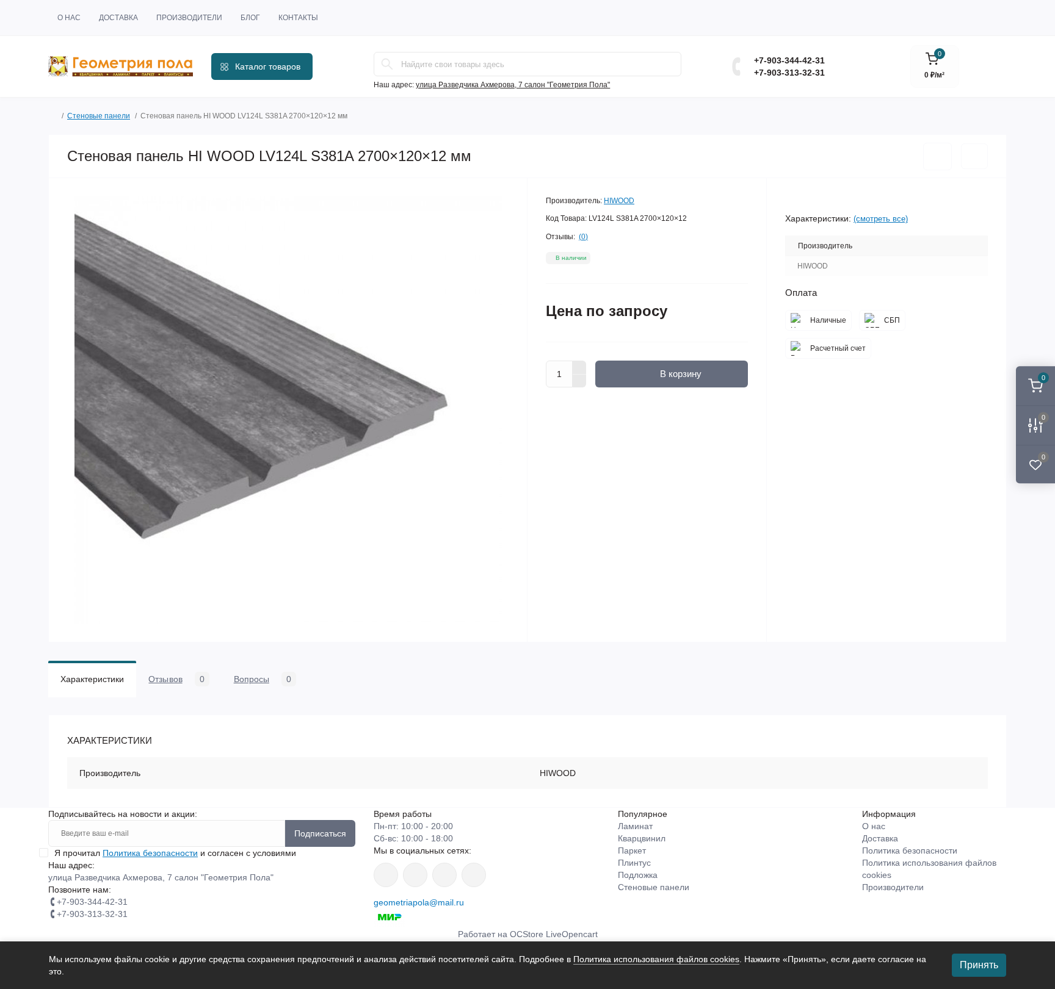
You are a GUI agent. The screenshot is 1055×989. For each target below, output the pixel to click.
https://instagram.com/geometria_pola (386, 875)
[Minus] (579, 381)
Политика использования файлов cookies (656, 959)
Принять (979, 965)
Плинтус (634, 863)
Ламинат (635, 826)
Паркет (632, 850)
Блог (250, 17)
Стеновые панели (98, 116)
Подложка (638, 875)
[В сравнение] (974, 156)
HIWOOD (619, 200)
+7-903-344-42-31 (789, 60)
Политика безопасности (150, 853)
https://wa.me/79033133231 (415, 875)
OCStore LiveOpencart (554, 934)
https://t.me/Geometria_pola (474, 875)
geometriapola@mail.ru (419, 902)
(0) (583, 236)
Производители (189, 17)
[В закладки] (937, 156)
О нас (69, 17)
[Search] (387, 64)
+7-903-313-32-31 (789, 72)
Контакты (298, 17)
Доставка (118, 17)
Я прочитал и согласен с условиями (175, 853)
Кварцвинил (641, 838)
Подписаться (320, 833)
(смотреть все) (881, 218)
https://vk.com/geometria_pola (444, 875)
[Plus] (579, 367)
